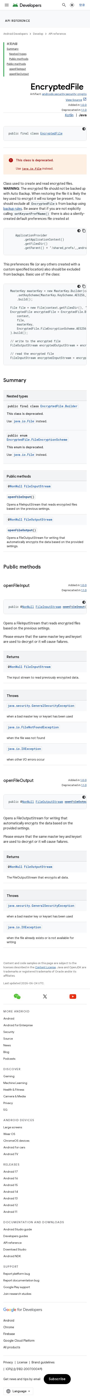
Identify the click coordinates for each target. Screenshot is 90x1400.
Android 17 (10, 1171)
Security (8, 1032)
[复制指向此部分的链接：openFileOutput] (37, 780)
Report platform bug (16, 1274)
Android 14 (10, 1192)
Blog (6, 1052)
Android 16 (10, 1178)
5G (5, 1110)
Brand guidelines (43, 1362)
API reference (17, 21)
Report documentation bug (21, 1280)
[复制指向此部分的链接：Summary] (30, 380)
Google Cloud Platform (19, 1340)
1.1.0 (84, 110)
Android (8, 1018)
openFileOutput (20, 530)
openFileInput (19, 497)
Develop (38, 34)
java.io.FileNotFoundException (33, 727)
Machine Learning (15, 1083)
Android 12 (10, 1205)
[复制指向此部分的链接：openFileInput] (34, 585)
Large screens (12, 1127)
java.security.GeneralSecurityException (41, 706)
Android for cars (14, 1147)
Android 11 (10, 1212)
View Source (74, 100)
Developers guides (15, 1236)
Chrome (8, 1327)
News (7, 1045)
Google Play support (16, 1287)
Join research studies (17, 1294)
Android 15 (10, 1185)
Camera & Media (14, 1096)
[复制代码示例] (83, 230)
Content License (45, 967)
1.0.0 (83, 105)
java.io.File (31, 168)
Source (8, 1038)
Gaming (8, 1076)
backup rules (12, 209)
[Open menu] (7, 5)
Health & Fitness (13, 1089)
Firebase (9, 1334)
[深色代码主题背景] (83, 128)
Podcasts (9, 1059)
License (22, 1362)
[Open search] (64, 5)
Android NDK (12, 1256)
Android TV (10, 1154)
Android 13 (10, 1198)
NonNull (16, 486)
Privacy (8, 1103)
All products (11, 1347)
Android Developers (15, 34)
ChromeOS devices (16, 1141)
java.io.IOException (24, 749)
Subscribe (57, 1379)
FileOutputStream (38, 519)
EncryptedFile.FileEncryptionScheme (37, 440)
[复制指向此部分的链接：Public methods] (45, 567)
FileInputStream (37, 486)
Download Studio (14, 1249)
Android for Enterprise (18, 1025)
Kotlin (69, 115)
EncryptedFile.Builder (58, 406)
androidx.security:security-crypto (64, 94)
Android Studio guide (17, 1229)
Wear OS (9, 1134)
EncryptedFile (51, 133)
